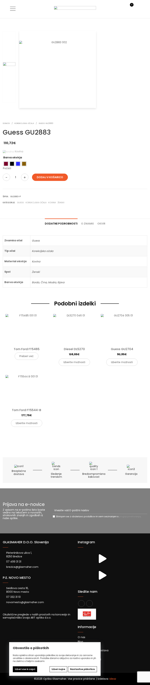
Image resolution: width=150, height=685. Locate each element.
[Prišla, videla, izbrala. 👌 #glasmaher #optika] (102, 575)
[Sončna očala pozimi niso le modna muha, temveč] (85, 559)
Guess (20, 202)
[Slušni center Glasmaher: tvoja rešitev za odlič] (102, 559)
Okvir (101, 223)
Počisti (7, 168)
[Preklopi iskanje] (124, 8)
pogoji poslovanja (130, 516)
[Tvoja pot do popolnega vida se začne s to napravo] (85, 575)
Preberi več (26, 356)
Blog (80, 641)
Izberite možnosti (74, 362)
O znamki (87, 223)
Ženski (61, 202)
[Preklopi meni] (13, 8)
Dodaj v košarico (50, 177)
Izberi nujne (58, 669)
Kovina (52, 202)
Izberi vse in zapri (25, 669)
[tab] (61, 222)
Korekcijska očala (36, 202)
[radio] (6, 163)
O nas (81, 637)
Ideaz (112, 679)
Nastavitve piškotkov (82, 669)
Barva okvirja (12, 157)
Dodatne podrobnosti (61, 223)
